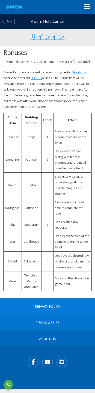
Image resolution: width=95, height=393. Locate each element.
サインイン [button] (47, 36)
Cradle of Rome (44, 62)
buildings (79, 72)
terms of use (47, 322)
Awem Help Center (17, 62)
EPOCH (36, 78)
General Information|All (75, 62)
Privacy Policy (47, 306)
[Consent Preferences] (8, 385)
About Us (47, 338)
